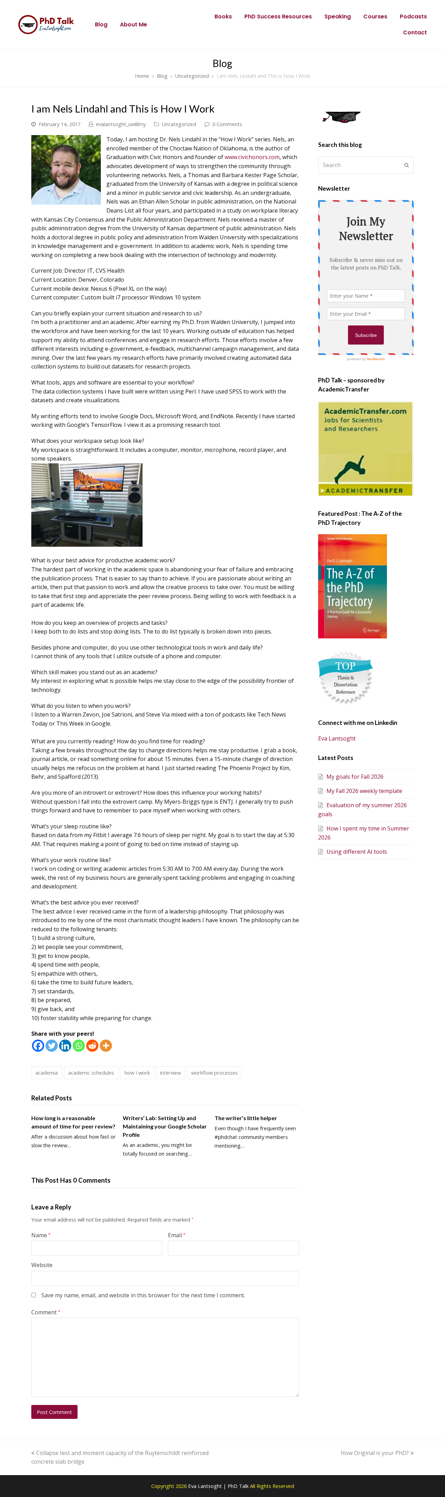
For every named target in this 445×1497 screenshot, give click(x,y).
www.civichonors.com (252, 157)
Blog (101, 24)
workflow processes (214, 1072)
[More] (106, 1046)
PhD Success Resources (278, 16)
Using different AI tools (356, 851)
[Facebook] (38, 1046)
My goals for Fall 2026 (354, 776)
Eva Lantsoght (337, 738)
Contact (415, 32)
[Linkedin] (65, 1046)
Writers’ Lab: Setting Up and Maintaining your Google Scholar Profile (165, 1126)
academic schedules (91, 1072)
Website (41, 1265)
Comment (45, 1312)
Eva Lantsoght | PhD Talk (219, 1485)
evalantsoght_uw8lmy (121, 124)
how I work (137, 1072)
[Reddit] (92, 1046)
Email (176, 1235)
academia (46, 1072)
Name (40, 1235)
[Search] (366, 165)
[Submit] (406, 165)
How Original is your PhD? (375, 1453)
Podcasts (413, 16)
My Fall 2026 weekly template (364, 791)
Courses (375, 16)
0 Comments (227, 124)
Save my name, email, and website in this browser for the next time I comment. (143, 1295)
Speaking (337, 16)
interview (170, 1072)
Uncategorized (179, 124)
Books (223, 16)
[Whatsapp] (79, 1046)
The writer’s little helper (246, 1118)
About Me (133, 24)
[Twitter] (52, 1046)
